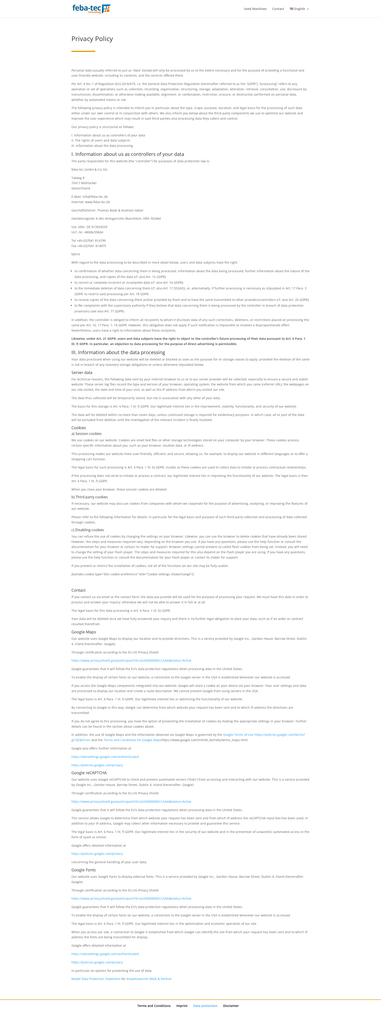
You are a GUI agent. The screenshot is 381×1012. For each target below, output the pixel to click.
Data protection (205, 1006)
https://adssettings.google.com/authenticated (105, 757)
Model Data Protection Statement (95, 979)
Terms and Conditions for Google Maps (132, 740)
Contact (278, 9)
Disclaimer (231, 1006)
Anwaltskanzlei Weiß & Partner (149, 979)
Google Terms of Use (238, 735)
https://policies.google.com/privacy (97, 765)
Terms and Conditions (154, 1006)
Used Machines (255, 9)
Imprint (182, 1006)
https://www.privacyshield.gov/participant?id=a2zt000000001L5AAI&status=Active (131, 660)
